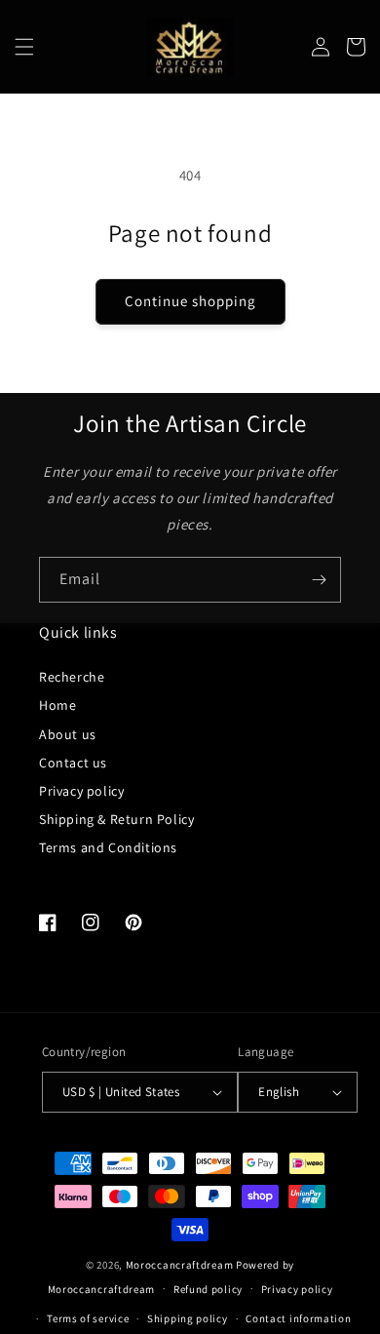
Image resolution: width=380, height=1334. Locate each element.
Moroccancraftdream (180, 1265)
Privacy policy (81, 791)
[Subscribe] (318, 580)
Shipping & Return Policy (116, 819)
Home (57, 705)
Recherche (71, 677)
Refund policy (208, 1289)
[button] (24, 46)
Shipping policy (187, 1318)
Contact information (298, 1318)
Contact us (73, 762)
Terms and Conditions (108, 847)
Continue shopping (190, 301)
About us (67, 734)
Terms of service (88, 1318)
